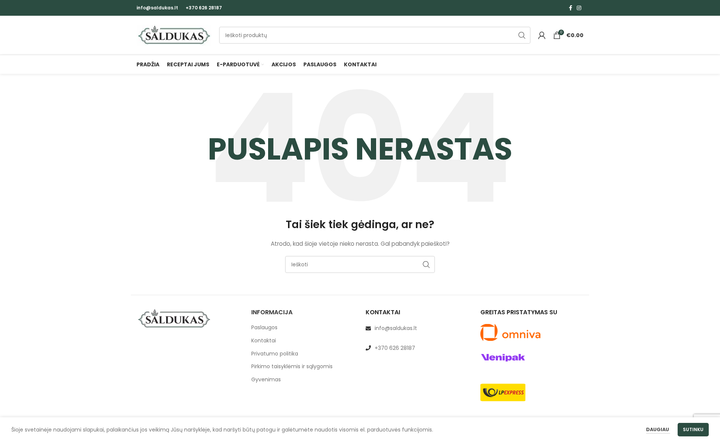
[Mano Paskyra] (541, 35)
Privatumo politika (274, 353)
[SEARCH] (522, 35)
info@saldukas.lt (157, 7)
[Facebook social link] (570, 8)
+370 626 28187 (204, 7)
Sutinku (693, 429)
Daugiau (658, 429)
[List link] (417, 328)
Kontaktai (263, 340)
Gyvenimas (266, 379)
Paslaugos (264, 327)
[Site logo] (174, 35)
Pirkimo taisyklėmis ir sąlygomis (292, 366)
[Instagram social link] (579, 8)
